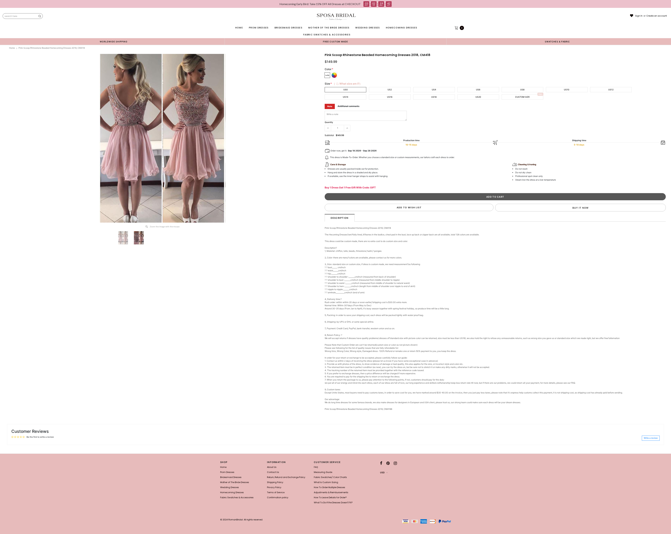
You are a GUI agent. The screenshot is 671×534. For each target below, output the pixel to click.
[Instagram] (395, 463)
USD (382, 472)
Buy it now (580, 207)
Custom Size (522, 97)
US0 (345, 89)
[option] (114, 41)
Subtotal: (329, 135)
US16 (389, 97)
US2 (390, 89)
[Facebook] (381, 463)
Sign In (639, 15)
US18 (434, 97)
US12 (611, 89)
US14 (345, 97)
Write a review (651, 438)
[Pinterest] (388, 463)
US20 (478, 97)
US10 (566, 89)
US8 (522, 89)
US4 (434, 89)
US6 (478, 89)
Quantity (329, 122)
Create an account (656, 15)
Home (12, 48)
